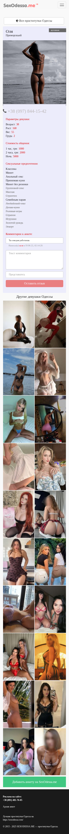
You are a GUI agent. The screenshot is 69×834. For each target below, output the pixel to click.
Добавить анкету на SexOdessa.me (34, 782)
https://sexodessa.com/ (13, 819)
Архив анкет (9, 806)
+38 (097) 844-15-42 (27, 111)
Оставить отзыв (34, 283)
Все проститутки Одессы (35, 20)
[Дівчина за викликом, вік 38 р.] (34, 72)
